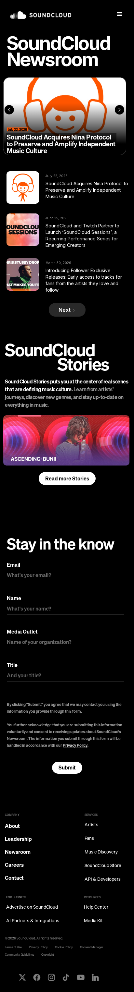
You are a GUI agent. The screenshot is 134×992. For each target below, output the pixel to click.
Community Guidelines (19, 954)
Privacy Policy (75, 745)
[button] (119, 14)
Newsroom (18, 852)
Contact (14, 878)
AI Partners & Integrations (32, 921)
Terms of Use (13, 947)
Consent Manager (91, 947)
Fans (89, 838)
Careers (14, 865)
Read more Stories (67, 478)
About (12, 826)
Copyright (47, 954)
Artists (91, 825)
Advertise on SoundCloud (32, 907)
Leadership (18, 839)
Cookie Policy (64, 947)
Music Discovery (101, 852)
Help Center (96, 907)
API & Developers (103, 879)
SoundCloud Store (103, 865)
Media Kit (93, 921)
